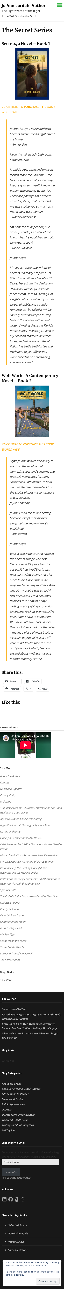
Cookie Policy (17, 1274)
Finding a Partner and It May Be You (21, 838)
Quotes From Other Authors (18, 1114)
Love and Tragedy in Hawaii (16, 953)
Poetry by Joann (9, 909)
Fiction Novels (16, 1241)
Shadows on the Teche (13, 940)
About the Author (10, 776)
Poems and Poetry (12, 1099)
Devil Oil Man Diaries (12, 915)
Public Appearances (13, 1104)
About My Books (11, 1083)
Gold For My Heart (11, 928)
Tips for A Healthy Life (14, 1119)
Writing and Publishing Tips (18, 1125)
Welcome (5, 801)
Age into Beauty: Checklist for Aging (20, 819)
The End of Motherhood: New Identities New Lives (29, 896)
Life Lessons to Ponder (15, 1094)
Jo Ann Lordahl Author (24, 5)
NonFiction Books (18, 1233)
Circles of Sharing (10, 831)
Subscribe (11, 1172)
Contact (4, 782)
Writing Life (8, 1130)
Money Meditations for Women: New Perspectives (29, 855)
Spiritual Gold (8, 890)
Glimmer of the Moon (12, 921)
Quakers (6, 1109)
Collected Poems (9, 902)
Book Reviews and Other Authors (21, 1088)
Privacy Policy (8, 795)
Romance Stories (17, 1250)
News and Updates (11, 788)
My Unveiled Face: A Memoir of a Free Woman (27, 861)
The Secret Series (10, 959)
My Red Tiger (7, 934)
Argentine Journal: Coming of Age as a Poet (25, 825)
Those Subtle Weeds (12, 947)
